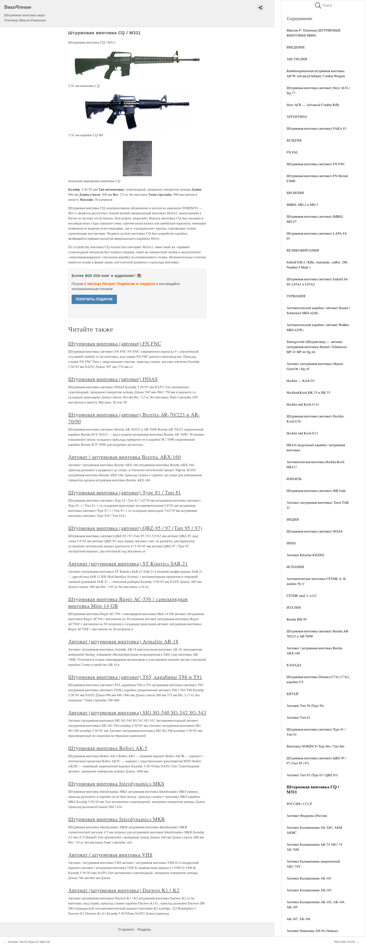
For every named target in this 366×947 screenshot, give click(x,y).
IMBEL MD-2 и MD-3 (302, 204)
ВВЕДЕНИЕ (296, 47)
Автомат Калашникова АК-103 (309, 890)
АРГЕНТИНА (297, 116)
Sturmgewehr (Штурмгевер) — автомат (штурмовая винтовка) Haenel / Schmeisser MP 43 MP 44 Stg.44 (317, 346)
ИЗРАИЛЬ (294, 478)
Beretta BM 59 (296, 619)
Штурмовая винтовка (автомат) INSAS (315, 531)
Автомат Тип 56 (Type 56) (305, 705)
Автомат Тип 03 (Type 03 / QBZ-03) (312, 775)
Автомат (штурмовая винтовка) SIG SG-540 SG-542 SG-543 (137, 712)
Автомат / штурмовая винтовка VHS (110, 854)
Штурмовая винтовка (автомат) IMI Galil (316, 490)
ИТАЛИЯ (294, 607)
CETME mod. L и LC (302, 595)
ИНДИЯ (293, 519)
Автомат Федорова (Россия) (307, 815)
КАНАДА (294, 665)
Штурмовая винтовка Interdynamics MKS (116, 783)
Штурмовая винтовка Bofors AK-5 (107, 748)
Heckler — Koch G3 (301, 380)
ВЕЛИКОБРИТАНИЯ (303, 250)
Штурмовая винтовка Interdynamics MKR (116, 819)
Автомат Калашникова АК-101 (309, 878)
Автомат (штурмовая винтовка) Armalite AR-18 (123, 641)
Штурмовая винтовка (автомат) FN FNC (316, 164)
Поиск (323, 5)
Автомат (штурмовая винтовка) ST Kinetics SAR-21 (128, 563)
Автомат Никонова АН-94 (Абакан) (312, 930)
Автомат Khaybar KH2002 (305, 555)
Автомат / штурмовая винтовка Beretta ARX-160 (124, 456)
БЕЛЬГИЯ (294, 140)
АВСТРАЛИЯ (297, 59)
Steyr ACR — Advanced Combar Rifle (313, 104)
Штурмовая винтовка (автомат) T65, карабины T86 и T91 (135, 676)
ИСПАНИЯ (295, 566)
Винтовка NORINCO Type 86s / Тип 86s (315, 746)
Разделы (144, 929)
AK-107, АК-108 (298, 919)
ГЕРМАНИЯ (296, 296)
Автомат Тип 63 (298, 717)
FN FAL (292, 152)
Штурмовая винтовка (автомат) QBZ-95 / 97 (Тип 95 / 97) (135, 527)
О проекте (126, 929)
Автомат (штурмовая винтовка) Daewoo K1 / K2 (123, 890)
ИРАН (291, 543)
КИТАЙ (292, 693)
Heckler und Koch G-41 (303, 404)
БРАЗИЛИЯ (295, 192)
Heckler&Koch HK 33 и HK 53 (308, 392)
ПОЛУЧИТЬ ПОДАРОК (94, 299)
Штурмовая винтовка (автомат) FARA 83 (316, 128)
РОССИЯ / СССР (299, 803)
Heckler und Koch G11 (302, 433)
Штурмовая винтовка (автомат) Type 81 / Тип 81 (124, 492)
